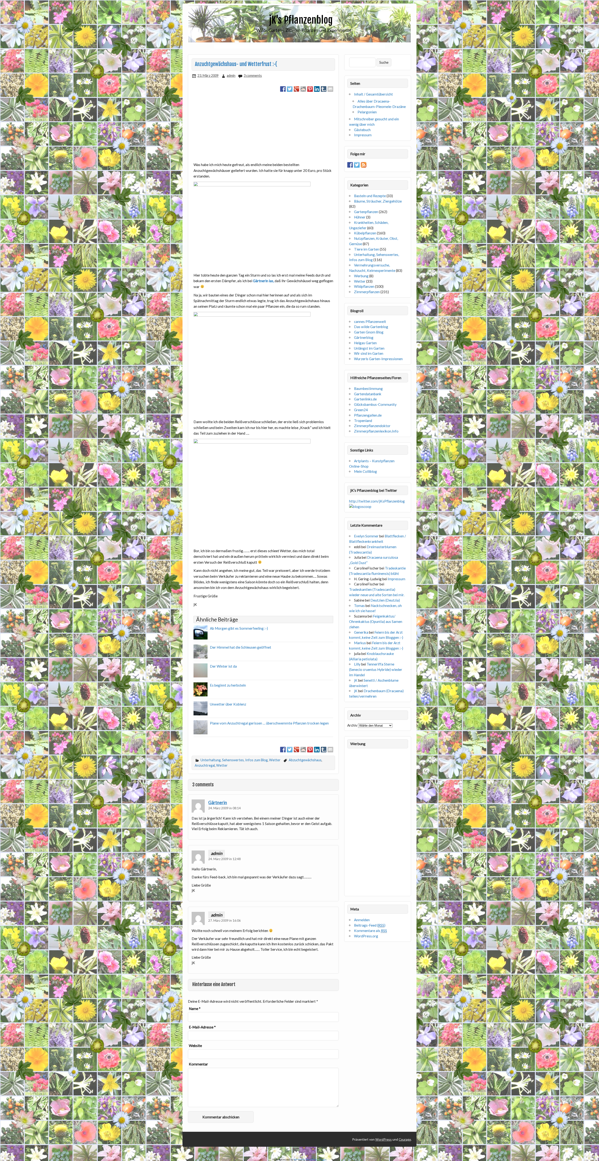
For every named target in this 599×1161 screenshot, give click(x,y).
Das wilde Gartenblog (371, 327)
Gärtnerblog (363, 337)
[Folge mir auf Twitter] (357, 165)
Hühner (359, 217)
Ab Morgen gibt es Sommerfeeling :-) (239, 628)
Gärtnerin (217, 802)
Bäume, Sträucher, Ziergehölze (378, 201)
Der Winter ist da (223, 666)
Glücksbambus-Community (375, 404)
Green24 (361, 410)
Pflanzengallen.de (368, 415)
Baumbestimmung (368, 388)
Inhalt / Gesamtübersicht (373, 94)
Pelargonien (367, 112)
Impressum (363, 135)
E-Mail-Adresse (202, 1027)
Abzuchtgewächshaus (305, 760)
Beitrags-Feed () (369, 925)
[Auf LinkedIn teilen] (317, 89)
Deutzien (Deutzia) (385, 600)
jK (356, 680)
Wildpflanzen (364, 286)
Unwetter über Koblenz (228, 704)
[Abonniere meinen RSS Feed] (363, 165)
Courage (405, 1139)
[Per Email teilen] (330, 89)
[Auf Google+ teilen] (296, 89)
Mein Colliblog (365, 471)
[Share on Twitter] (289, 89)
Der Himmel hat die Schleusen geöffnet (240, 647)
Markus (360, 643)
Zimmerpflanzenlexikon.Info (376, 431)
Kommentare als (370, 930)
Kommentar (198, 1064)
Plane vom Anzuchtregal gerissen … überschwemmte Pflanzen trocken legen (269, 723)
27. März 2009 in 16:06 (224, 920)
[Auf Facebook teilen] (283, 89)
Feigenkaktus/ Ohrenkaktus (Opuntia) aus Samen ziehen (375, 621)
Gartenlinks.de (365, 399)
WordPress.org (366, 936)
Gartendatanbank (367, 394)
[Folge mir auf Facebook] (350, 165)
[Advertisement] (299, 46)
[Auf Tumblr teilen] (323, 89)
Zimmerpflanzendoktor (372, 426)
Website (195, 1045)
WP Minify (299, 1159)
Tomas (359, 605)
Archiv (352, 725)
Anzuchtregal (205, 765)
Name (195, 1008)
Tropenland (363, 420)
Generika (361, 632)
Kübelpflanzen (365, 233)
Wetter (275, 760)
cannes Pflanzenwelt (370, 321)
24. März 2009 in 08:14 (224, 808)
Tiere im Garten (366, 249)
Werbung (361, 276)
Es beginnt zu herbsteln (228, 685)
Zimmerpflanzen (367, 292)
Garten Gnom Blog (369, 332)
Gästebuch (362, 130)
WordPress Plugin (316, 1159)
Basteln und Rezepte (370, 196)
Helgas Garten (365, 343)
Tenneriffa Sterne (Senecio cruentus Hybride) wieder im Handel (375, 669)
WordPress (383, 1139)
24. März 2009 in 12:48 (224, 859)
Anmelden (362, 920)
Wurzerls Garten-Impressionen (378, 359)
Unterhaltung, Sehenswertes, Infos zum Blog (234, 760)
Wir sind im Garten (368, 353)
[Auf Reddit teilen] (303, 89)
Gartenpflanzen (366, 212)
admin (231, 76)
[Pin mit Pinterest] (310, 89)
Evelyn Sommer (366, 536)
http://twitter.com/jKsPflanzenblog (377, 501)
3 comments (253, 76)
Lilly (357, 664)
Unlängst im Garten (369, 348)
